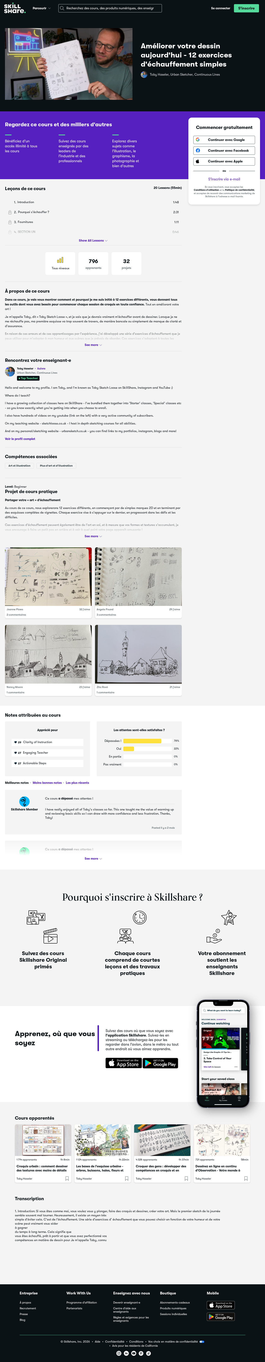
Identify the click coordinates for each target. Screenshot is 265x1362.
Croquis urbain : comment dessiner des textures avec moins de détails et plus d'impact (42, 1170)
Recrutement (28, 1308)
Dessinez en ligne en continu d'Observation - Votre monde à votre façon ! (217, 1170)
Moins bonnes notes (47, 783)
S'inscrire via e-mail (224, 179)
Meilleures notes (17, 783)
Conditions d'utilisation (206, 190)
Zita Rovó (102, 686)
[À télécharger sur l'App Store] (226, 1305)
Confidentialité (114, 1341)
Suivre (41, 368)
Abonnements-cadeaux (175, 1302)
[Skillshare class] (43, 1140)
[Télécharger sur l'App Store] (122, 1063)
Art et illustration (19, 465)
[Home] (15, 8)
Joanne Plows (15, 609)
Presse (24, 1314)
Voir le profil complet (20, 439)
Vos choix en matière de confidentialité (173, 1341)
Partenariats (74, 1308)
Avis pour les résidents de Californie (135, 1345)
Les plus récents (77, 783)
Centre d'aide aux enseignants (124, 1310)
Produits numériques (173, 1308)
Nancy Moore (15, 686)
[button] (49, 7)
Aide (97, 1341)
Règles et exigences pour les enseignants (131, 1319)
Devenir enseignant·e (126, 1302)
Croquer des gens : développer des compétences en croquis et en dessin (161, 1170)
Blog (22, 1319)
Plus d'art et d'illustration (56, 465)
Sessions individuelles (173, 1314)
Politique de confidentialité (239, 190)
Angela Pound (105, 609)
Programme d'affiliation (81, 1302)
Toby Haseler (31, 368)
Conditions (136, 1341)
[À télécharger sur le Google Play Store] (226, 1317)
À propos (25, 1302)
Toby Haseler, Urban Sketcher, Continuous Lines (185, 74)
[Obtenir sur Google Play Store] (161, 1063)
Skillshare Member (24, 809)
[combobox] (110, 8)
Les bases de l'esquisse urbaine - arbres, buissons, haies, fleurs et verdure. (99, 1170)
